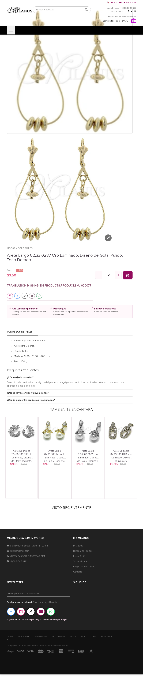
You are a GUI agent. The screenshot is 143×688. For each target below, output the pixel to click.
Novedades (41, 637)
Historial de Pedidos (82, 551)
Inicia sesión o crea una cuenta (122, 17)
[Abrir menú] (11, 30)
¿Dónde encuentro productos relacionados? (31, 400)
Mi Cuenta (78, 546)
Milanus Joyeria (31, 646)
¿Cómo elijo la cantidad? (20, 377)
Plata (73, 637)
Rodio (83, 637)
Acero (93, 637)
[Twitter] (132, 11)
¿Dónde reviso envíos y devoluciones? (27, 393)
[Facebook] (128, 11)
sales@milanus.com (19, 551)
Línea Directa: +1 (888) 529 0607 (121, 8)
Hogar (11, 248)
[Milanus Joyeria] (20, 9)
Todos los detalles (19, 332)
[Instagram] (135, 11)
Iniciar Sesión (79, 556)
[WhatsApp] (51, 612)
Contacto (77, 572)
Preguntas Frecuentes (83, 567)
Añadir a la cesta (128, 275)
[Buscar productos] (86, 10)
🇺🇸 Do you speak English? (121, 2)
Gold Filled (25, 248)
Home (10, 637)
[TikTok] (31, 612)
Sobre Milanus (80, 561)
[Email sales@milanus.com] (41, 612)
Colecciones (24, 637)
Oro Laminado (58, 637)
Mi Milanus (106, 637)
